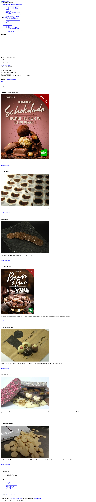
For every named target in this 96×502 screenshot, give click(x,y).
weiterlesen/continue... (5, 165)
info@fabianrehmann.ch (6, 65)
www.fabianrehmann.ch (11, 79)
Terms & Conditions (10, 486)
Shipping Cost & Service (11, 485)
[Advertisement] (48, 46)
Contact (8, 482)
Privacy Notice (9, 487)
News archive (9, 488)
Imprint (7, 483)
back (2, 81)
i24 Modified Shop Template (15, 498)
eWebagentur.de (37, 498)
